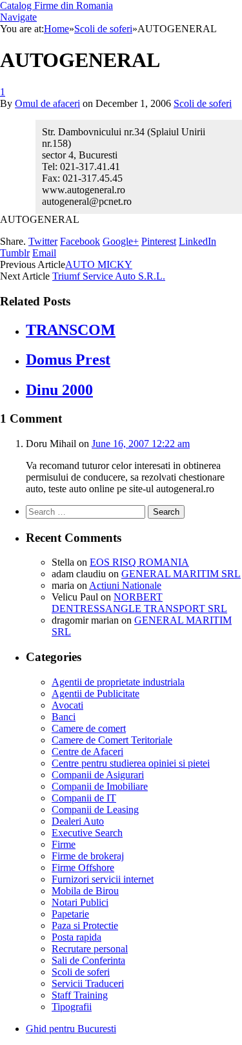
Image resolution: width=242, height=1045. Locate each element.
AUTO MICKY (98, 264)
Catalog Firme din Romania (56, 5)
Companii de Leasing (95, 809)
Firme (64, 844)
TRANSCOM (71, 329)
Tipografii (72, 1006)
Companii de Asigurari (98, 774)
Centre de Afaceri (87, 751)
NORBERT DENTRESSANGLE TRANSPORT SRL (139, 602)
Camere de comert (89, 728)
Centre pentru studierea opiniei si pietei (131, 763)
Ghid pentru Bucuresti (71, 1028)
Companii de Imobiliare (100, 786)
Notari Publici (80, 902)
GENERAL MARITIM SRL (181, 573)
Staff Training (80, 995)
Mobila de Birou (85, 890)
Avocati (67, 705)
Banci (64, 716)
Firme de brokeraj (88, 855)
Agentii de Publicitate (95, 693)
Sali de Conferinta (88, 960)
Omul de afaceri (47, 103)
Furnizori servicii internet (103, 879)
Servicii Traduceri (88, 983)
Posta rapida (76, 937)
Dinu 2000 (59, 389)
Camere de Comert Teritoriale (112, 739)
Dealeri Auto (78, 821)
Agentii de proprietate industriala (118, 681)
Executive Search (87, 832)
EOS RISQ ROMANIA (139, 562)
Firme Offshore (83, 867)
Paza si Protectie (85, 925)
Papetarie (70, 913)
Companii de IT (84, 797)
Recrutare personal (90, 948)
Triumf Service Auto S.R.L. (108, 276)
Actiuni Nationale (125, 585)
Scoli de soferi (203, 103)
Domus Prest (68, 359)
